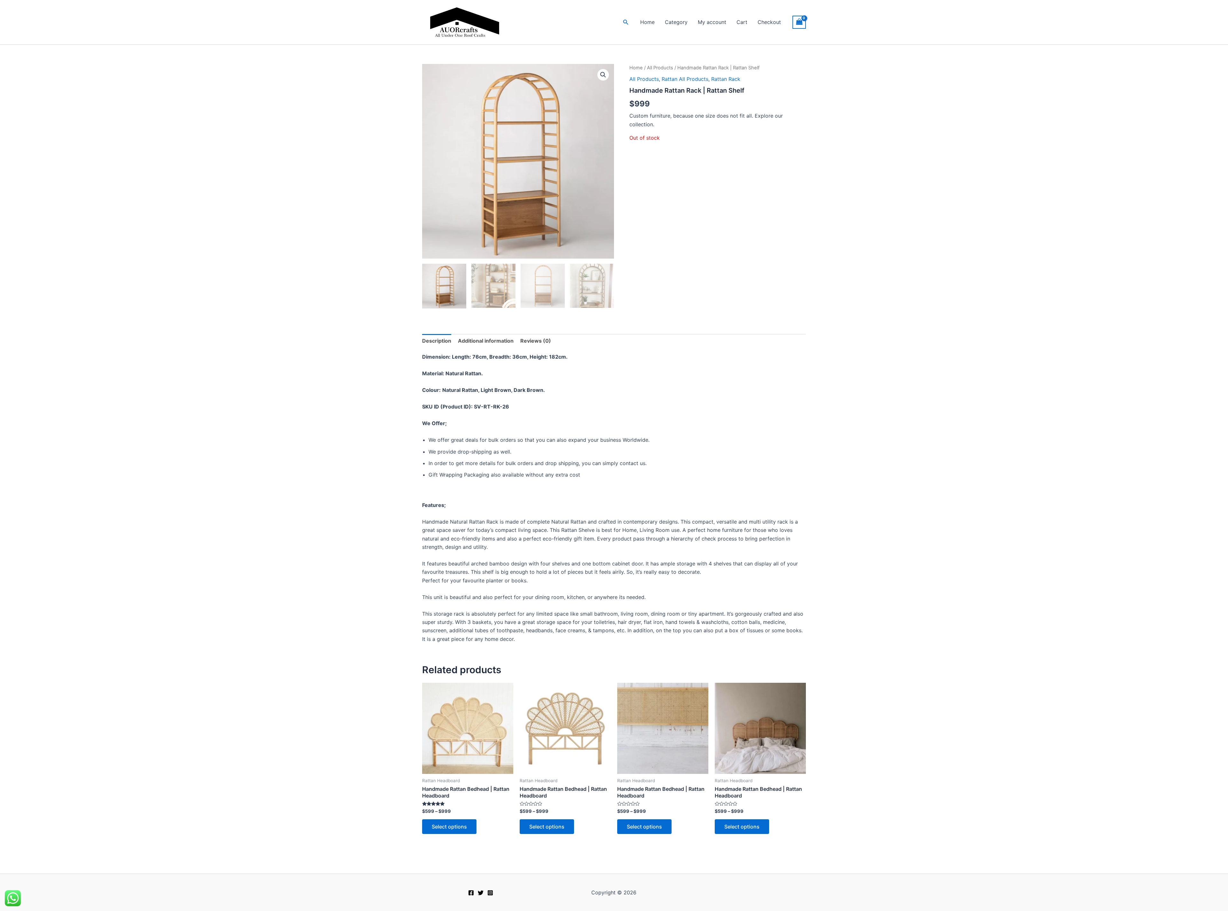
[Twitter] (481, 893)
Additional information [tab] (486, 341)
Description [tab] (436, 341)
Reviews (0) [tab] (535, 341)
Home (647, 22)
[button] (626, 22)
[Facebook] (471, 893)
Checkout (769, 22)
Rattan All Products (685, 79)
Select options (449, 826)
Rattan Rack (725, 79)
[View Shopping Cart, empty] (799, 22)
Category (676, 22)
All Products (660, 68)
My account (712, 22)
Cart (741, 22)
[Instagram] (490, 893)
